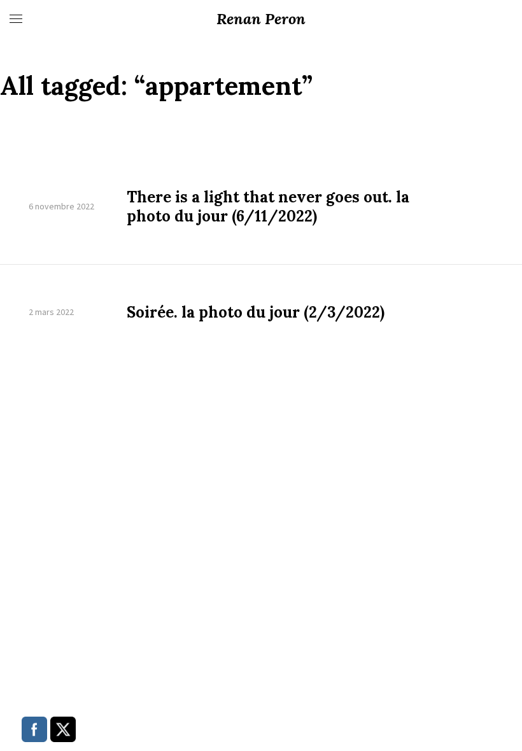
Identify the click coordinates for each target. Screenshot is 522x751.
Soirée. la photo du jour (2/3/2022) (255, 312)
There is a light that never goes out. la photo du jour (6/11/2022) (268, 207)
